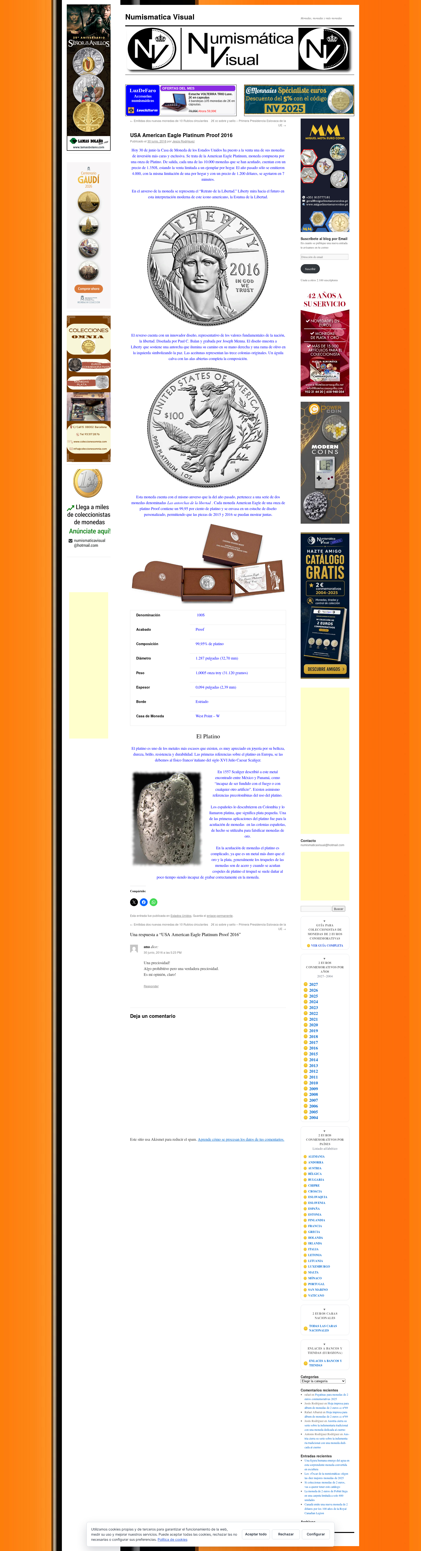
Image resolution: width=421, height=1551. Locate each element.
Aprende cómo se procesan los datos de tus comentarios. (241, 1139)
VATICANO (313, 1295)
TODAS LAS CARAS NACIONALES (320, 1328)
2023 (310, 1007)
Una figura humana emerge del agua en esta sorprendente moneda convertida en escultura (327, 1464)
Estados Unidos (181, 915)
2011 (310, 1077)
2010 (310, 1083)
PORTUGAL (314, 1284)
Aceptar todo (256, 1534)
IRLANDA (312, 1243)
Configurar (316, 1534)
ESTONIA (312, 1214)
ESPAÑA (311, 1209)
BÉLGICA (312, 1174)
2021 (310, 1019)
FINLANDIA (314, 1220)
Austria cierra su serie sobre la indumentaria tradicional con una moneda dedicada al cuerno (326, 1425)
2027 (310, 984)
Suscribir (310, 269)
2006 (310, 1106)
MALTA (311, 1272)
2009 (310, 1088)
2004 (310, 1117)
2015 (310, 1054)
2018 (310, 1036)
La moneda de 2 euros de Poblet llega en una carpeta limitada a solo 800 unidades (326, 1495)
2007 (310, 1100)
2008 (310, 1094)
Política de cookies (172, 1539)
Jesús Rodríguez (183, 141)
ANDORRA (313, 1162)
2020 (310, 1025)
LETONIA (312, 1255)
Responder (151, 986)
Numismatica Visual (159, 16)
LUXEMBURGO (316, 1266)
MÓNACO (312, 1278)
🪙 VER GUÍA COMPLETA (325, 945)
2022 (310, 1013)
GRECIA (311, 1232)
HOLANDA (313, 1238)
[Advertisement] (88, 665)
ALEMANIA (314, 1156)
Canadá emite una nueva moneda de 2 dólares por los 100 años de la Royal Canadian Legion (326, 1508)
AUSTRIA (312, 1168)
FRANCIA (312, 1226)
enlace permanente (220, 915)
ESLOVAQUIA (315, 1197)
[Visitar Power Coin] (325, 463)
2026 (310, 990)
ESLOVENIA (314, 1203)
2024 (310, 1001)
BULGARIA (314, 1180)
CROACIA (312, 1191)
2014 (310, 1059)
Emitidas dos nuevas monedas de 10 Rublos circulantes (169, 121)
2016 (310, 1048)
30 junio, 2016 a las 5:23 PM (163, 952)
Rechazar (286, 1534)
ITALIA (311, 1249)
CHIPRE (311, 1185)
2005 (310, 1112)
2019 (310, 1030)
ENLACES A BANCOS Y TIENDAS (322, 1363)
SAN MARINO (315, 1290)
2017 (310, 1042)
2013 (310, 1065)
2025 (310, 996)
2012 (310, 1071)
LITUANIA (313, 1261)
